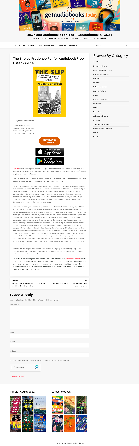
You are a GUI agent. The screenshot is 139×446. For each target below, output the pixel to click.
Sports (95, 133)
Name (12, 333)
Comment (14, 305)
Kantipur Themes (78, 443)
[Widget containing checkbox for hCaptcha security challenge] (25, 368)
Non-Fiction (97, 104)
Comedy (96, 79)
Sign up (16, 169)
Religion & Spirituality (100, 116)
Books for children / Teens (102, 70)
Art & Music (97, 62)
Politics (95, 108)
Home (13, 45)
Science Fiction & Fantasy (102, 129)
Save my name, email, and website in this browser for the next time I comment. (41, 360)
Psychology (97, 112)
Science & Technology (101, 124)
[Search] (126, 45)
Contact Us (73, 45)
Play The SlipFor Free (49, 141)
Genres (31, 45)
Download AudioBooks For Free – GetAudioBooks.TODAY (69, 35)
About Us (62, 45)
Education (96, 83)
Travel (95, 137)
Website (13, 351)
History (95, 95)
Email (12, 342)
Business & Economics (101, 74)
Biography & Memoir (100, 66)
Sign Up (22, 45)
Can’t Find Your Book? (47, 45)
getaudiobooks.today (72, 259)
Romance (96, 120)
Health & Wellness (99, 91)
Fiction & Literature (100, 87)
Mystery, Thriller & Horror (102, 99)
